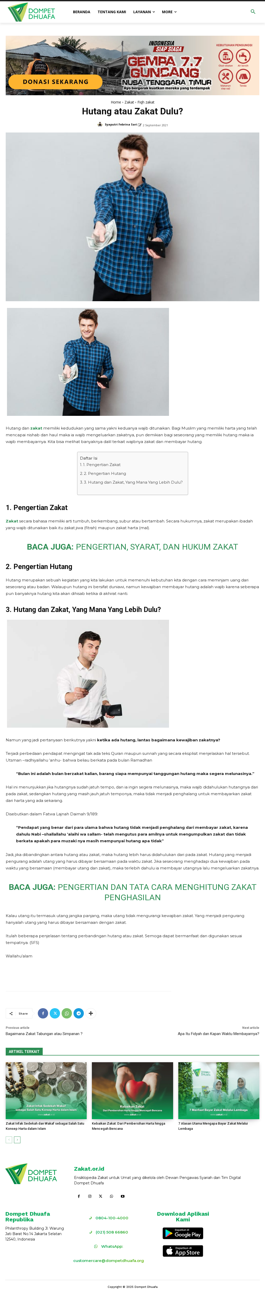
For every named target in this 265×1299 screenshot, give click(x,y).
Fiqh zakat (145, 102)
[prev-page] (9, 1139)
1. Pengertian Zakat (102, 464)
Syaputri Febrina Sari (121, 124)
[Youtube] (122, 1196)
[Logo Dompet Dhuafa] (31, 12)
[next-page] (17, 1139)
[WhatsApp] (67, 1013)
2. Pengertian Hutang (105, 473)
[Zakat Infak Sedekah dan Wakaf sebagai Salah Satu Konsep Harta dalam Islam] (46, 1090)
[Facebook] (43, 1013)
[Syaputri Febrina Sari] (100, 124)
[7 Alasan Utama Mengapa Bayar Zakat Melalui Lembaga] (218, 1090)
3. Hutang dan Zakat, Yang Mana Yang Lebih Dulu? (133, 482)
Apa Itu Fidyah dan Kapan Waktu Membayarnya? (218, 1033)
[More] (90, 1013)
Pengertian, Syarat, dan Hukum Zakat (157, 547)
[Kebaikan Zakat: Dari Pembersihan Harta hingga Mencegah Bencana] (132, 1090)
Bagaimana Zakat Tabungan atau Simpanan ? (44, 1033)
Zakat (129, 102)
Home (116, 102)
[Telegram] (78, 1013)
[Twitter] (55, 1013)
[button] (253, 12)
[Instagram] (89, 1196)
